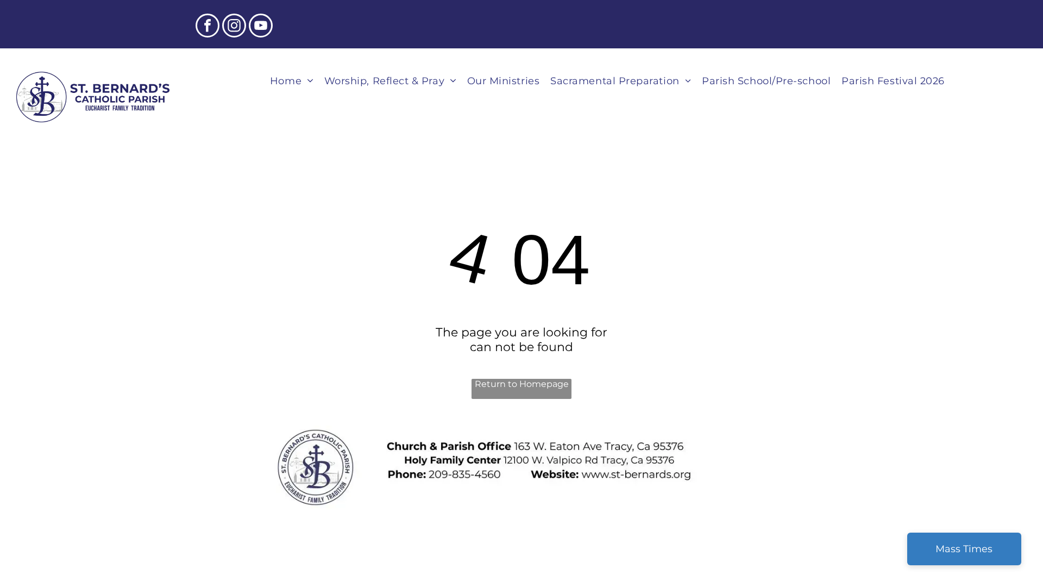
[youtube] (261, 27)
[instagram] (234, 27)
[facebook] (207, 27)
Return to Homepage (522, 384)
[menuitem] (292, 81)
